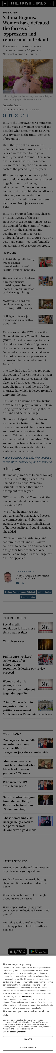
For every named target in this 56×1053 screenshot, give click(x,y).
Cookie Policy (27, 996)
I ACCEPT (28, 1039)
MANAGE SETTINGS (28, 1048)
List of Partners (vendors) (14, 1032)
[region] (28, 1004)
